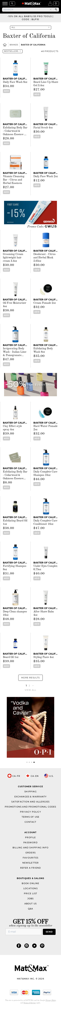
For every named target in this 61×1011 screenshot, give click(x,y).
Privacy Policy (30, 812)
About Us (30, 903)
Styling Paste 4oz (43, 657)
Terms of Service (29, 1003)
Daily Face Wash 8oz (15, 82)
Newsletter (30, 862)
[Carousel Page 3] (31, 762)
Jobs (30, 898)
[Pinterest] (42, 945)
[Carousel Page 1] (26, 762)
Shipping (30, 791)
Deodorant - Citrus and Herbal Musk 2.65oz (44, 257)
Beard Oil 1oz (10, 657)
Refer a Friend (30, 868)
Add (6, 91)
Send (49, 932)
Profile (30, 837)
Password (30, 842)
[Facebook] (18, 945)
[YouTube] (34, 945)
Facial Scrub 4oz (43, 127)
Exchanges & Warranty (30, 796)
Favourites (30, 857)
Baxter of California (33, 45)
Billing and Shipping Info (30, 847)
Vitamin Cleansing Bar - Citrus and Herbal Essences (13, 180)
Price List (30, 893)
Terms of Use (30, 817)
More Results (30, 677)
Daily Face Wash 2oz (45, 176)
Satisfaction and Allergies (30, 801)
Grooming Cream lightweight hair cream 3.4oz (13, 257)
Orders (30, 852)
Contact (30, 822)
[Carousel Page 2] (29, 762)
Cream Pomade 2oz (44, 303)
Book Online (30, 883)
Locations (30, 888)
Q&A (30, 908)
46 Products (49, 51)
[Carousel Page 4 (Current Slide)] (34, 762)
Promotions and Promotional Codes (30, 806)
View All (30, 690)
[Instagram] (26, 945)
